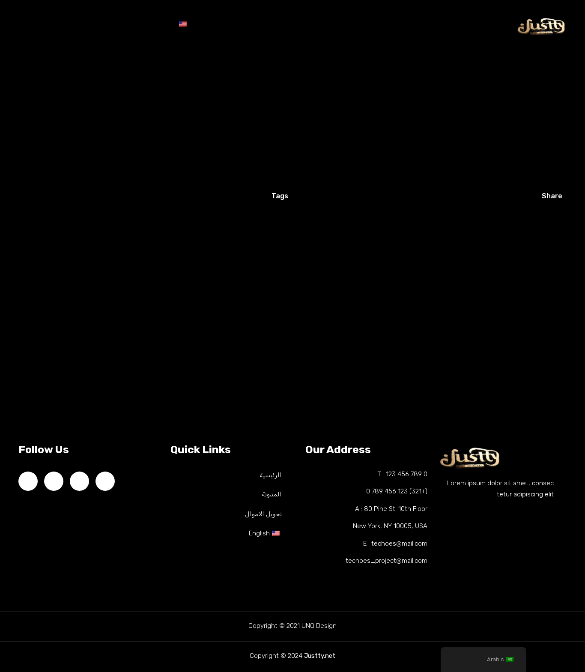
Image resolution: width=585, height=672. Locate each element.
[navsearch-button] (19, 23)
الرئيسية (363, 26)
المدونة (306, 26)
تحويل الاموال (242, 26)
